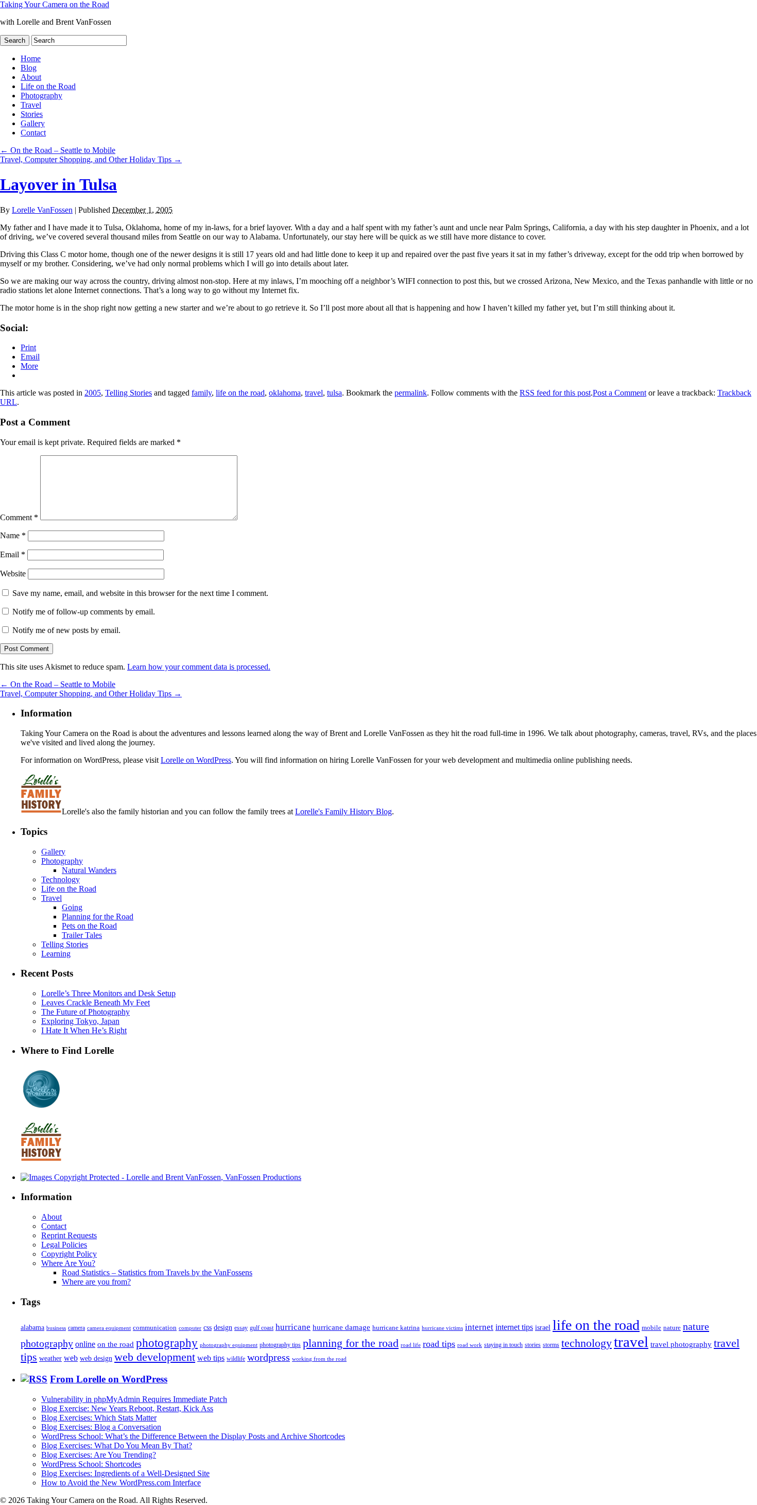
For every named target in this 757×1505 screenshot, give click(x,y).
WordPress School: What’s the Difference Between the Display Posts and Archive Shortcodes (193, 1436)
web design (96, 1358)
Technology (60, 879)
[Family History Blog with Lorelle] (41, 811)
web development (154, 1357)
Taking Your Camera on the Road (54, 4)
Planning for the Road (97, 916)
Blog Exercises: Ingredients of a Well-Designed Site (125, 1473)
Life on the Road (48, 86)
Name (13, 535)
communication (155, 1327)
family (202, 392)
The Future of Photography (85, 1011)
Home (31, 58)
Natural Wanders (89, 870)
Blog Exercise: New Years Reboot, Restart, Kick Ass (127, 1408)
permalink (410, 392)
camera (76, 1328)
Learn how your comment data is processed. (198, 666)
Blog (29, 67)
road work (469, 1345)
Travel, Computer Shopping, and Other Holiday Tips (91, 159)
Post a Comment (619, 392)
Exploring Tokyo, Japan (80, 1021)
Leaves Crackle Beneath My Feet (95, 1002)
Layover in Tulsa (58, 184)
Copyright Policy (69, 1254)
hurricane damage (341, 1327)
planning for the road (351, 1343)
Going (72, 907)
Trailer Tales (82, 935)
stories (533, 1345)
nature (672, 1327)
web (71, 1358)
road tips (439, 1344)
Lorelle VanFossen (42, 210)
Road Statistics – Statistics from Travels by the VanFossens (157, 1272)
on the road (115, 1344)
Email (12, 554)
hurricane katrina (396, 1327)
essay (241, 1328)
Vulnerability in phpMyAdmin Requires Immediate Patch (134, 1399)
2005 (92, 392)
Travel (31, 104)
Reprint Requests (69, 1235)
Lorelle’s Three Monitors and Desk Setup (108, 993)
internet (479, 1327)
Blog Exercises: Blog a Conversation (101, 1427)
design (223, 1327)
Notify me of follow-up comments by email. (83, 611)
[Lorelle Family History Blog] (41, 1159)
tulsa (334, 392)
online (85, 1344)
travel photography (681, 1344)
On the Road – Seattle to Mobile (57, 150)
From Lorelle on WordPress (108, 1379)
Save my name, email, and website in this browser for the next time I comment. (140, 593)
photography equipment (228, 1345)
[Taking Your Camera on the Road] (161, 1177)
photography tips (280, 1345)
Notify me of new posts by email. (66, 630)
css (207, 1327)
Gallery (33, 123)
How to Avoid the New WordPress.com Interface (121, 1482)
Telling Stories (128, 392)
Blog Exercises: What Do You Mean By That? (116, 1445)
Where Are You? (68, 1263)
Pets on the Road (89, 925)
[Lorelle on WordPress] (41, 1108)
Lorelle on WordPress (196, 760)
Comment (19, 517)
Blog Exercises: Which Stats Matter (99, 1417)
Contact (33, 132)
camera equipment (109, 1328)
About (31, 77)
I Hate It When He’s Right (84, 1030)
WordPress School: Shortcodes (91, 1464)
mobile (651, 1327)
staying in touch (503, 1344)
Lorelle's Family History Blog (343, 811)
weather (50, 1358)
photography (167, 1343)
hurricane (293, 1327)
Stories (32, 114)
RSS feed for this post (555, 392)
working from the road (319, 1359)
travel (314, 392)
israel (542, 1327)
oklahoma (285, 392)
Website (13, 573)
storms (551, 1344)
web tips (211, 1358)
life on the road (240, 392)
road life (411, 1345)
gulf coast (261, 1327)
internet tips (514, 1327)
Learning (56, 953)
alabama (32, 1327)
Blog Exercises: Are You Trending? (98, 1454)
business (56, 1328)
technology (586, 1343)
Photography (41, 95)
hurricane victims (442, 1328)
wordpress (268, 1357)
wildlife (236, 1359)
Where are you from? (96, 1281)
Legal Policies (64, 1244)
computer (190, 1328)
